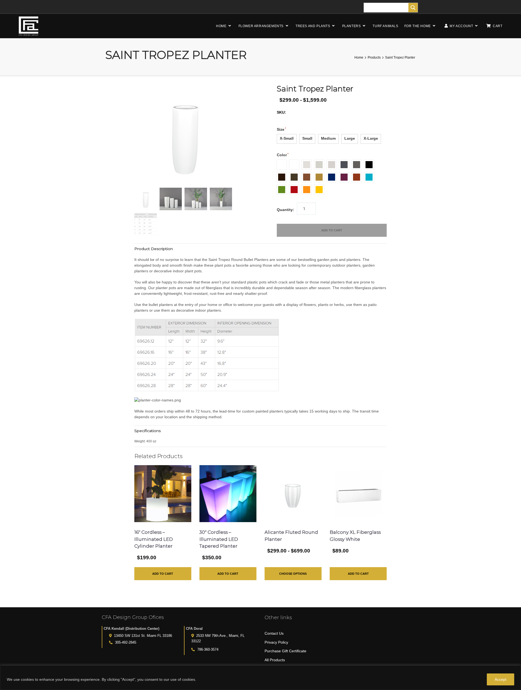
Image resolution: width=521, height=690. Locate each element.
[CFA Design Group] (28, 26)
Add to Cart (331, 230)
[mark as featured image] (145, 199)
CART (497, 26)
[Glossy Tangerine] (307, 189)
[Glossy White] (282, 165)
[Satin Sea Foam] (369, 177)
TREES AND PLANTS (313, 26)
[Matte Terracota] (356, 177)
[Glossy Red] (294, 189)
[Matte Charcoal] (344, 165)
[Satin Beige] (307, 165)
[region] (260, 677)
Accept (500, 679)
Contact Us (274, 633)
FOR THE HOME (417, 26)
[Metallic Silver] (331, 165)
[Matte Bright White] (294, 165)
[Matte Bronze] (294, 177)
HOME (221, 26)
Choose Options (293, 573)
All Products (275, 660)
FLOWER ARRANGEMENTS (261, 26)
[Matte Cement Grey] (319, 165)
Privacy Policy (276, 642)
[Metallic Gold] (319, 177)
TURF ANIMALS (385, 26)
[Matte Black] (369, 165)
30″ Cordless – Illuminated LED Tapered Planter (218, 538)
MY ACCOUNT (461, 26)
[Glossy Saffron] (319, 189)
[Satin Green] (282, 189)
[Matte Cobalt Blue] (331, 177)
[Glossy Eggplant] (344, 177)
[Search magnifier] (413, 7)
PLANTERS (351, 26)
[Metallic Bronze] (307, 177)
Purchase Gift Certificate (285, 651)
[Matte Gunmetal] (356, 165)
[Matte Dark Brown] (282, 177)
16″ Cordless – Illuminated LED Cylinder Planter (153, 538)
